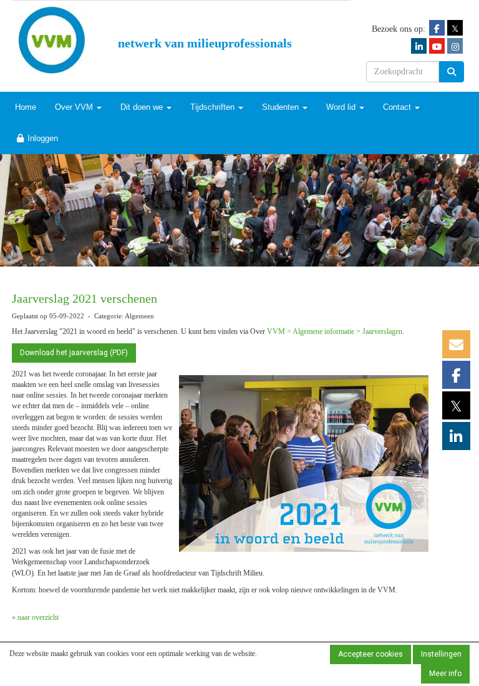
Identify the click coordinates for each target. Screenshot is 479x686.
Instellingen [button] (441, 654)
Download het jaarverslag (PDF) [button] (74, 352)
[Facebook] (437, 28)
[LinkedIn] (419, 46)
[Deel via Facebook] (456, 378)
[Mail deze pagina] (456, 347)
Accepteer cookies (370, 654)
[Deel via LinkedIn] (456, 439)
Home (25, 107)
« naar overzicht (35, 617)
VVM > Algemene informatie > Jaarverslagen (334, 331)
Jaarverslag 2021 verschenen (84, 298)
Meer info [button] (445, 673)
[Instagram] (455, 46)
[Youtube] (437, 46)
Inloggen (41, 138)
